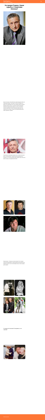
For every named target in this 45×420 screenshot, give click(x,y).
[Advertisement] (14, 54)
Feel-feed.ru (6, 1)
